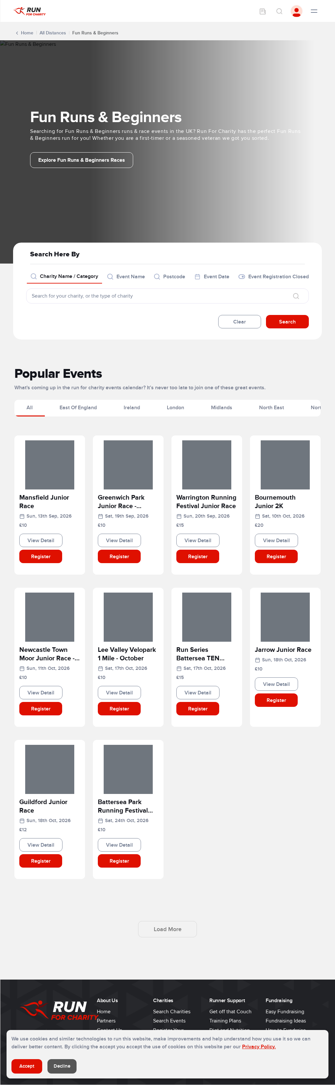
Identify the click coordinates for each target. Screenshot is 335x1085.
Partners (106, 1021)
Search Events (169, 1021)
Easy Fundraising (285, 1011)
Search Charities (171, 1011)
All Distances (53, 33)
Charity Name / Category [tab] (69, 276)
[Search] (279, 11)
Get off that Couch (230, 1011)
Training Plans (225, 1021)
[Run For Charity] (29, 11)
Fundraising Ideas (286, 1021)
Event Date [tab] (216, 276)
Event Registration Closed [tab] (278, 276)
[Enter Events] (263, 11)
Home (27, 33)
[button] (49, 503)
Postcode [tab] (174, 276)
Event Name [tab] (130, 276)
